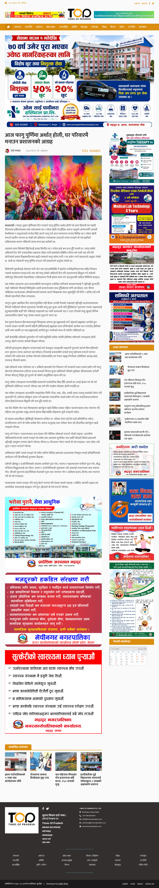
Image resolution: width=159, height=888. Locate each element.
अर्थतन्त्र (39, 27)
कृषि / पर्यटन (41, 865)
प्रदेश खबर (50, 27)
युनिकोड (145, 3)
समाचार (17, 27)
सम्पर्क (132, 884)
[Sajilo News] (131, 460)
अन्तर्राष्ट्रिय (63, 27)
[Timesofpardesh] (131, 158)
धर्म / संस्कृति (92, 860)
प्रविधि (74, 27)
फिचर (67, 865)
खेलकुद (84, 27)
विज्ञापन (140, 884)
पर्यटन (121, 27)
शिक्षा (104, 27)
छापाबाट (142, 27)
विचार (113, 27)
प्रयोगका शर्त (149, 884)
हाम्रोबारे (137, 3)
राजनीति (28, 27)
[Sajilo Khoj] (35, 16)
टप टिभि (131, 27)
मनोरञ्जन (94, 27)
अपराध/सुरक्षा (67, 860)
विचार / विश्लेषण (92, 856)
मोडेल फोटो (143, 865)
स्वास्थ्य (117, 860)
